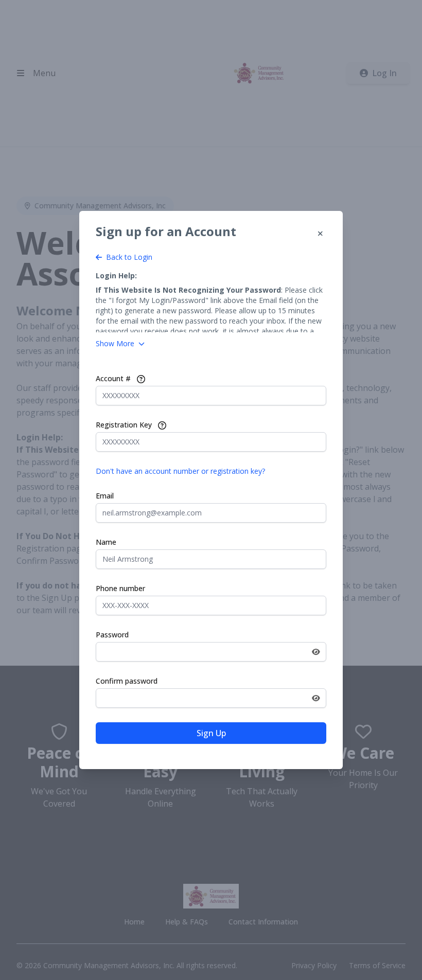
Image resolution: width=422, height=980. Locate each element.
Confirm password (126, 681)
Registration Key (124, 425)
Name (106, 542)
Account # (113, 378)
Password (112, 634)
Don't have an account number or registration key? (180, 471)
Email (105, 496)
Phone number (120, 588)
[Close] (320, 233)
